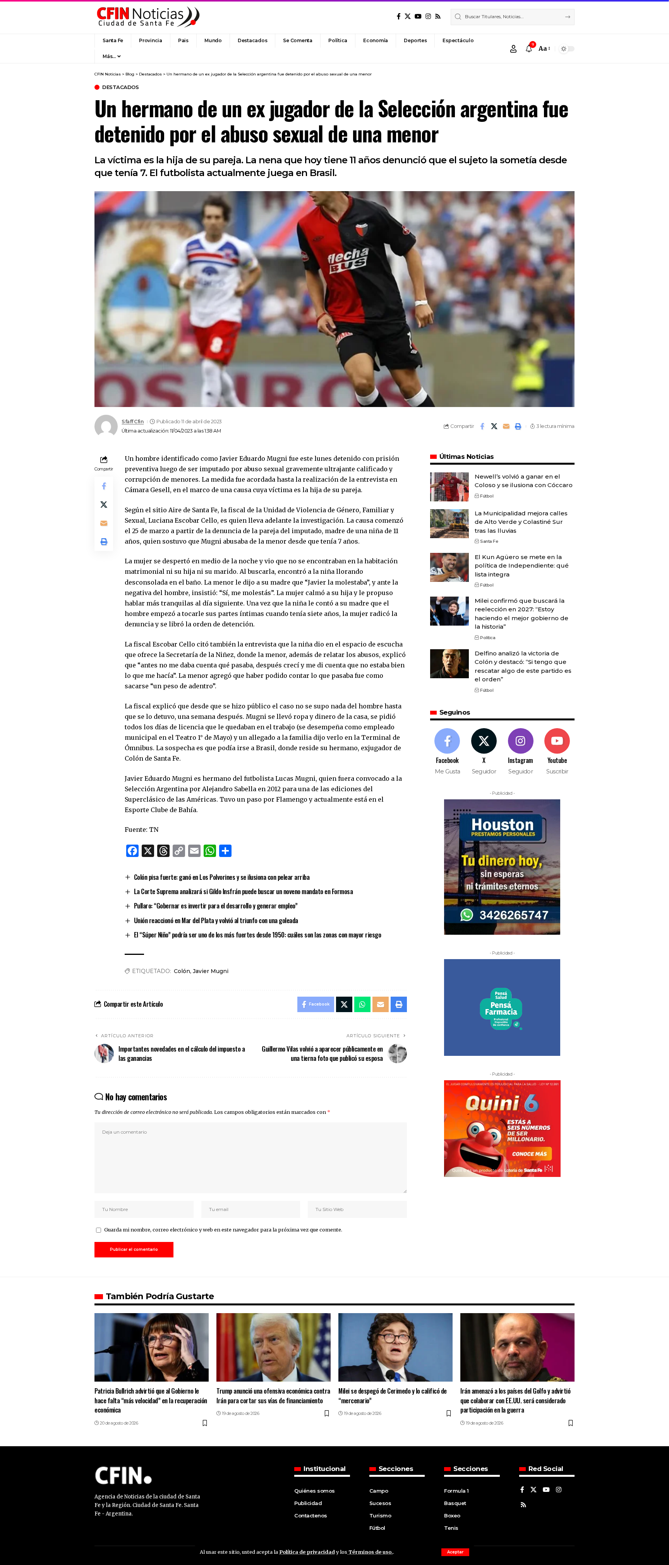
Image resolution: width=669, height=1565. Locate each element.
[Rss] (438, 16)
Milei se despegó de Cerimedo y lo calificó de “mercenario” (392, 1395)
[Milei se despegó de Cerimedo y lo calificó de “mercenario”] (395, 1347)
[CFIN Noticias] (147, 17)
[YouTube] (418, 16)
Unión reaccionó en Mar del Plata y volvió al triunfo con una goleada (216, 920)
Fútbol (486, 496)
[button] (455, 1552)
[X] (408, 16)
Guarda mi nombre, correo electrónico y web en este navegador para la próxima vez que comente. (223, 1229)
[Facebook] (399, 16)
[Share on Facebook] (482, 426)
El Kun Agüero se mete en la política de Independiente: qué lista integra (522, 565)
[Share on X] (494, 426)
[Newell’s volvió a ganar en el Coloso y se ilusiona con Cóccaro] (449, 486)
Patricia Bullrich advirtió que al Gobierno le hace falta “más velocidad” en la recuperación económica (150, 1400)
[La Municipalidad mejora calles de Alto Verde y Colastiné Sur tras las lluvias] (449, 523)
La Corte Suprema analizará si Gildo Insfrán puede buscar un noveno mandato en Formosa (243, 891)
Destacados (120, 87)
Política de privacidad (307, 1552)
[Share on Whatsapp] (362, 1004)
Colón (182, 971)
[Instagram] (428, 16)
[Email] (506, 426)
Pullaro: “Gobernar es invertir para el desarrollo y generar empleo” (216, 905)
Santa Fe (489, 541)
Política (487, 637)
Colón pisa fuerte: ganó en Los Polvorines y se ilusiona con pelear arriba (222, 877)
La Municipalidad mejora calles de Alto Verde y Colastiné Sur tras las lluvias (521, 522)
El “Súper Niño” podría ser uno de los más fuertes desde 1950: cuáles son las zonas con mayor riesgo (257, 934)
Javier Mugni (210, 971)
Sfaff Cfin (133, 421)
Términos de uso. (370, 1552)
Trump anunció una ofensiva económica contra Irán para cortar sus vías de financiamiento (273, 1395)
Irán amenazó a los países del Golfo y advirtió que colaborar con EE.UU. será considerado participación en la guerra (515, 1400)
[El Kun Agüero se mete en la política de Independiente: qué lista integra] (449, 567)
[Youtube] (557, 752)
